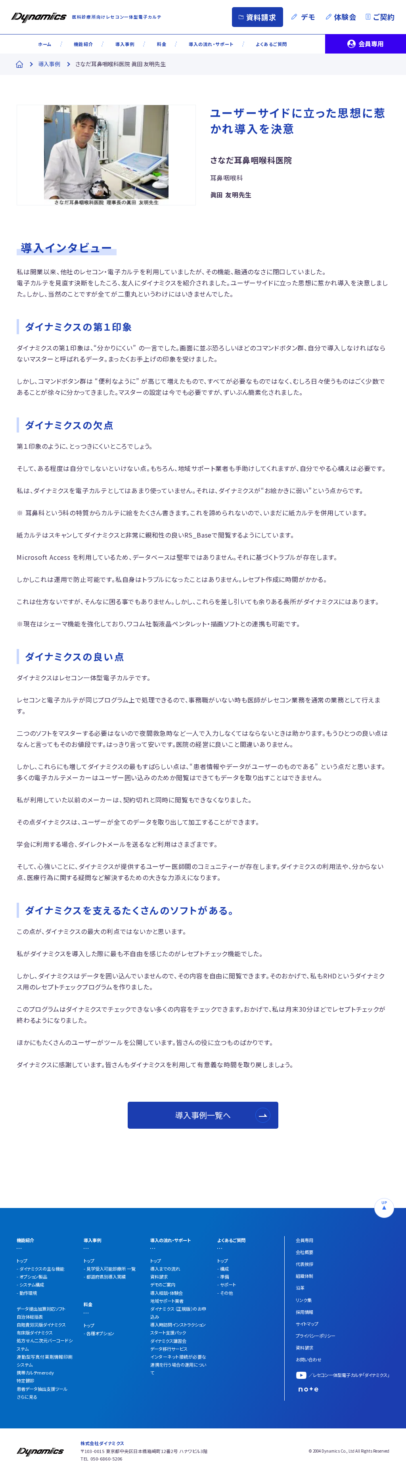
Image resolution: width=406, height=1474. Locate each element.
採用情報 (304, 1312)
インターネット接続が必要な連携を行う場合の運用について (178, 1364)
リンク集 (304, 1300)
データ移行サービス (169, 1349)
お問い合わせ (309, 1359)
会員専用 (371, 43)
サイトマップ (307, 1324)
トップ (22, 1261)
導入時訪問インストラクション (178, 1324)
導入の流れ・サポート (211, 44)
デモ (308, 16)
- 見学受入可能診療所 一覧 (110, 1268)
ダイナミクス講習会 (168, 1341)
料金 (162, 44)
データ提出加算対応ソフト (41, 1309)
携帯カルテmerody (35, 1372)
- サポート (226, 1284)
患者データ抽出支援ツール (42, 1389)
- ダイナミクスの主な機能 (40, 1268)
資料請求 (261, 17)
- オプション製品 (32, 1276)
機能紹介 (83, 44)
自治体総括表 (30, 1316)
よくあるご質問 (271, 44)
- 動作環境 (27, 1293)
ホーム (45, 44)
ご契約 (384, 16)
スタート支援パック (168, 1332)
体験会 (345, 16)
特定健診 (25, 1380)
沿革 (300, 1287)
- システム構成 (30, 1284)
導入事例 (125, 44)
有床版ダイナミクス (35, 1332)
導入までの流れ (165, 1268)
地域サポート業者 (167, 1301)
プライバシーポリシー (315, 1335)
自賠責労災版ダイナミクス (41, 1324)
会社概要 (304, 1252)
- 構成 (223, 1268)
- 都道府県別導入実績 (105, 1276)
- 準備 (223, 1276)
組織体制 (304, 1276)
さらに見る (27, 1397)
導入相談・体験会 (166, 1293)
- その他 (225, 1293)
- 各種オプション (99, 1333)
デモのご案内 (162, 1284)
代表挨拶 (304, 1264)
